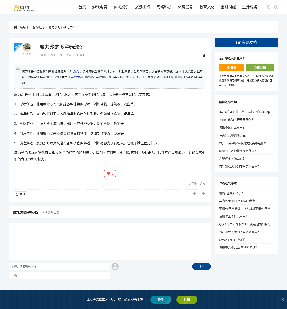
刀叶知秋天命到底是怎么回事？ (239, 166)
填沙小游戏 (198, 183)
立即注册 (260, 67)
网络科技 (164, 7)
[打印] (204, 55)
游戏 (76, 71)
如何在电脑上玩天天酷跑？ (236, 119)
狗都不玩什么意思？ (232, 127)
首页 (82, 7)
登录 (233, 67)
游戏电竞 (99, 7)
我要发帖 (249, 42)
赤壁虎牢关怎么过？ (232, 158)
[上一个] (195, 193)
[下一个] (203, 193)
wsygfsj (27, 53)
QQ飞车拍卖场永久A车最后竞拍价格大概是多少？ (251, 224)
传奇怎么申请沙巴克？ (234, 135)
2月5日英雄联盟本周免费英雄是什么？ (244, 143)
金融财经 (228, 7)
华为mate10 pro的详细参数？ (238, 201)
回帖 (22, 194)
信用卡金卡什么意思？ (234, 216)
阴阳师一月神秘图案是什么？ (238, 151)
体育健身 (185, 7)
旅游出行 (142, 7)
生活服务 (249, 7)
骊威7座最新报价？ (231, 193)
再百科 (23, 27)
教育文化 (207, 7)
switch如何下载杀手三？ (235, 239)
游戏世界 (77, 77)
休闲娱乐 (121, 7)
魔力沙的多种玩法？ (62, 27)
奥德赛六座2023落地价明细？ (238, 247)
